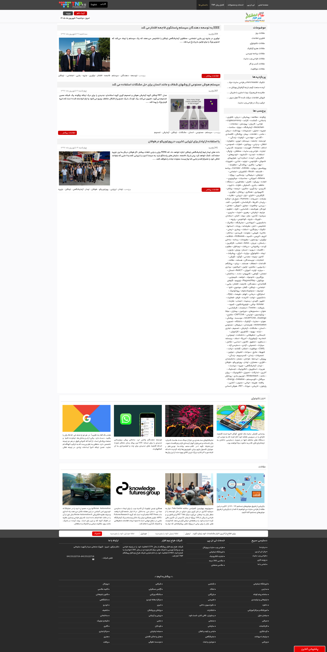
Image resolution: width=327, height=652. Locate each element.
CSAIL (262, 348)
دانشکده (240, 335)
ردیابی (256, 144)
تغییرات (229, 161)
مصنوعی (229, 325)
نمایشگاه (239, 222)
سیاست (232, 365)
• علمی (159, 620)
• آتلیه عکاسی (103, 589)
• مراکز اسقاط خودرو (154, 599)
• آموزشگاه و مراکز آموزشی (258, 610)
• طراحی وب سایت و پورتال (214, 547)
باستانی (262, 120)
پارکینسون (259, 314)
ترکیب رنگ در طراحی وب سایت (251, 103)
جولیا (239, 127)
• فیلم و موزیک (103, 620)
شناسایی (244, 209)
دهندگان (252, 284)
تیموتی (230, 335)
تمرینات (254, 199)
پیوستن (243, 124)
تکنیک (262, 229)
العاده (263, 182)
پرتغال (240, 192)
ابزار (245, 195)
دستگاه (230, 182)
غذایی (237, 161)
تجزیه (263, 130)
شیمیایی (233, 277)
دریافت (245, 246)
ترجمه (237, 188)
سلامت (232, 127)
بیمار (246, 134)
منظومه (233, 165)
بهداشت (236, 130)
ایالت (230, 348)
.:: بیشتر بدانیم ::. (163, 576)
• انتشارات (211, 610)
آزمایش (244, 328)
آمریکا (243, 338)
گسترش (246, 185)
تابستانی (261, 335)
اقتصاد (260, 250)
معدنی (247, 256)
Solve (246, 243)
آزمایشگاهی (250, 365)
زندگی (232, 355)
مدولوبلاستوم (247, 291)
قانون (245, 342)
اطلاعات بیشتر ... (211, 76)
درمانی (252, 294)
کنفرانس (235, 202)
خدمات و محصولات (235, 4)
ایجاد (263, 253)
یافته (261, 382)
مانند (262, 376)
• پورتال (106, 583)
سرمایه (262, 216)
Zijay (230, 294)
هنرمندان (248, 325)
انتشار (244, 348)
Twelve (252, 308)
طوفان (228, 362)
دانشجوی (261, 297)
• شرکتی (158, 583)
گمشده (253, 120)
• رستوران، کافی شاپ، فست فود (202, 615)
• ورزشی (265, 641)
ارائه (259, 331)
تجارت (262, 151)
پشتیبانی (255, 246)
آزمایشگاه (247, 127)
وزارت (246, 253)
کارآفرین (230, 243)
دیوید (252, 250)
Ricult (251, 171)
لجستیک (232, 369)
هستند (239, 260)
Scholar (260, 304)
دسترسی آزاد (234, 345)
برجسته (228, 338)
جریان (253, 243)
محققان (237, 151)
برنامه (227, 168)
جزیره (240, 365)
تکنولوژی (254, 253)
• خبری (159, 605)
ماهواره (230, 141)
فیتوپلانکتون (242, 304)
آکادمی (258, 137)
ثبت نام (80, 13)
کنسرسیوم (241, 355)
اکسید (249, 236)
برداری (228, 267)
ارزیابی (239, 195)
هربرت (262, 369)
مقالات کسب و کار (257, 64)
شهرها (262, 352)
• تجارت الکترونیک (217, 556)
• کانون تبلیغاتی (102, 594)
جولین (231, 352)
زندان (250, 355)
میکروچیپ (232, 178)
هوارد (263, 321)
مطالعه (254, 117)
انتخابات (260, 260)
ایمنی (229, 229)
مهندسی (250, 137)
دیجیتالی (250, 175)
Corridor (236, 168)
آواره (254, 270)
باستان (261, 243)
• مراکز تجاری (104, 631)
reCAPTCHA (250, 318)
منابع (255, 352)
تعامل (229, 205)
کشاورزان (242, 171)
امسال (231, 270)
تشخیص (262, 226)
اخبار (254, 226)
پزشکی (230, 318)
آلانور (261, 256)
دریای (237, 117)
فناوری (230, 117)
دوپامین (243, 311)
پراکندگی (242, 165)
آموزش (237, 205)
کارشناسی (232, 308)
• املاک (213, 589)
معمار (239, 359)
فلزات (238, 185)
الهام (245, 294)
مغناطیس (239, 182)
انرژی (239, 253)
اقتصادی (229, 134)
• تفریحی (212, 599)
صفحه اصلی (263, 4)
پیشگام (228, 263)
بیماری (237, 229)
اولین (244, 267)
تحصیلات (259, 355)
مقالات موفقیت (257, 69)
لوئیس (249, 314)
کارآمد (245, 120)
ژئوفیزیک (252, 338)
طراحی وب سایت (250, 151)
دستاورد (261, 342)
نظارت (231, 195)
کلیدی (255, 301)
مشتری (252, 267)
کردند (263, 246)
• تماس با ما (262, 564)
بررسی (261, 205)
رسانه (235, 239)
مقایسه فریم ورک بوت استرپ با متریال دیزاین (244, 92)
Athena (261, 178)
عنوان (263, 311)
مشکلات (253, 328)
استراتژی (261, 294)
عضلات (263, 199)
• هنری (106, 636)
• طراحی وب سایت (259, 555)
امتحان (263, 274)
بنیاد (243, 216)
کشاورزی (244, 331)
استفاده (260, 154)
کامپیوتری (258, 192)
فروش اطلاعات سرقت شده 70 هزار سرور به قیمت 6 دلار (244, 97)
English (94, 4)
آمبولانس (250, 222)
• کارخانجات (264, 626)
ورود (68, 13)
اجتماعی (233, 171)
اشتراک (97, 533)
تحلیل (255, 130)
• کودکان (158, 626)
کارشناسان (246, 202)
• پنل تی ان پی (261, 551)
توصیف (259, 291)
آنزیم (264, 236)
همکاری (248, 192)
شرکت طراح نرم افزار (172, 541)
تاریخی (255, 386)
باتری (254, 185)
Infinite (245, 168)
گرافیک (247, 321)
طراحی (260, 124)
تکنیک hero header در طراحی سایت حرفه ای (245, 82)
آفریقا (255, 202)
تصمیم (235, 328)
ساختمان (230, 274)
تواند (252, 297)
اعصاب (239, 301)
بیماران (234, 311)
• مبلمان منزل (263, 615)
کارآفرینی (260, 195)
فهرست (247, 148)
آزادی (244, 345)
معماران (253, 362)
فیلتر (238, 297)
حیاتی (247, 382)
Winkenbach (252, 376)
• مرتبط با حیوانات (261, 636)
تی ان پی (250, 4)
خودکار (263, 209)
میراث (247, 386)
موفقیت (253, 348)
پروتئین (247, 144)
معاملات (234, 124)
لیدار (260, 365)
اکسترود (243, 154)
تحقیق (253, 342)
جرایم (262, 212)
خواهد (242, 277)
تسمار (244, 250)
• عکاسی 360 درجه (217, 560)
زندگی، (232, 137)
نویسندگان (249, 260)
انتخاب (239, 243)
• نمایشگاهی (210, 636)
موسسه (238, 318)
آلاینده (245, 297)
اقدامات (262, 263)
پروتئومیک (234, 291)
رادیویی (260, 267)
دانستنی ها (203, 4)
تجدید (252, 154)
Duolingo (262, 318)
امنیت (239, 212)
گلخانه (237, 348)
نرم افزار (236, 246)
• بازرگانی (212, 594)
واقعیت (253, 205)
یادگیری (253, 188)
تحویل (246, 372)
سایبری (231, 212)
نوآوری (232, 192)
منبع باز (235, 199)
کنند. (227, 202)
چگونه (263, 117)
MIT (241, 386)
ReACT (239, 270)
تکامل (229, 342)
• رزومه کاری (262, 560)
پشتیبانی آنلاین (309, 649)
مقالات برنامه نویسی (255, 53)
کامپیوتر (246, 274)
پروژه (232, 175)
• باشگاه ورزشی (156, 594)
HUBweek (239, 236)
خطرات (239, 144)
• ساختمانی (104, 615)
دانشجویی (261, 222)
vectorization (260, 325)
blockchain (259, 127)
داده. (238, 274)
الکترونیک (242, 369)
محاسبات (243, 178)
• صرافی (265, 620)
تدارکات (255, 372)
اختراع (251, 195)
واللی (252, 304)
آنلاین (231, 382)
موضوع (237, 287)
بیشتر (229, 188)
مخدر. (261, 134)
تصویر (230, 321)
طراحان (247, 359)
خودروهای (233, 154)
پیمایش (246, 117)
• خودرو (106, 605)
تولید (244, 161)
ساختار (230, 233)
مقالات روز (260, 33)
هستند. (244, 263)
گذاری (254, 216)
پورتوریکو (237, 362)
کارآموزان (234, 331)
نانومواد (250, 277)
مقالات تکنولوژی (257, 43)
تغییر (262, 301)
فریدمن (238, 233)
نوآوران (263, 239)
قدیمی (229, 148)
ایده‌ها (255, 359)
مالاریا (263, 233)
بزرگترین (260, 277)
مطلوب (228, 246)
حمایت (255, 321)
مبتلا (227, 311)
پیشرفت (231, 253)
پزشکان (238, 134)
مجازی (245, 205)
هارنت (231, 301)
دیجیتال (238, 325)
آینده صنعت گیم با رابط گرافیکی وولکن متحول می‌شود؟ (244, 87)
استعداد (243, 308)
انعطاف (253, 263)
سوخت (247, 352)
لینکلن (252, 287)
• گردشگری (264, 631)
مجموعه (238, 148)
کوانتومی (241, 219)
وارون (230, 250)
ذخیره (231, 185)
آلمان (236, 216)
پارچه (233, 219)
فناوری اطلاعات (258, 38)
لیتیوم (238, 280)
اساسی (237, 342)
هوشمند (254, 209)
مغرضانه (246, 226)
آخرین (263, 372)
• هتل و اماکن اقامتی (153, 636)
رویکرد (256, 182)
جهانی (259, 165)
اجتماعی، (261, 287)
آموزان (247, 270)
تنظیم (229, 209)
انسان (261, 328)
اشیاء (230, 287)
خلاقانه (229, 236)
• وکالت (106, 642)
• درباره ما (263, 547)
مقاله (231, 260)
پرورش (263, 359)
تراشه (227, 199)
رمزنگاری (254, 229)
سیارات (261, 345)
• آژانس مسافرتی (155, 589)
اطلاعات (253, 134)
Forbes (256, 148)
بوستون (254, 239)
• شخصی (212, 583)
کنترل (248, 182)
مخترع (230, 314)
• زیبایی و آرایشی (155, 615)
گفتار (245, 287)
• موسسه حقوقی (155, 641)
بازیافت (261, 308)
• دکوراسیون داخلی (207, 605)
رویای (237, 250)
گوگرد (239, 256)
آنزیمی (257, 236)
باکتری (251, 165)
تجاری (228, 328)
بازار (248, 216)
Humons (244, 199)
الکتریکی (260, 158)
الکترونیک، (237, 372)
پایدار (262, 202)
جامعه (254, 141)
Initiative (240, 379)
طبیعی (255, 233)
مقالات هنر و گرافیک (256, 48)
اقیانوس (253, 161)
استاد (236, 338)
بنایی (229, 284)
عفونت (247, 233)
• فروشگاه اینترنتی (217, 551)
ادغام (263, 148)
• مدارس (265, 589)
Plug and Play (249, 280)
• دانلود (265, 605)
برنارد (236, 263)
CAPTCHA (239, 314)
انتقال (263, 144)
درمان (228, 130)
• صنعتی (212, 620)
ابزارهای (259, 175)
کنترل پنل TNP (217, 4)
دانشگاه (238, 321)
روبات (237, 226)
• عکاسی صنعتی (218, 565)
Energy (231, 379)
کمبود (231, 304)
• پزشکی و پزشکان (154, 610)
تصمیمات (246, 130)
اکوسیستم (251, 379)
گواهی (255, 274)
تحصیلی (252, 345)
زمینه (254, 256)
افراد (236, 209)
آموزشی (252, 178)
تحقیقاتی (250, 335)
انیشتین (236, 267)
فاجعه (243, 284)
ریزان (227, 372)
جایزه (250, 219)
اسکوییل (252, 369)
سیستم (245, 141)
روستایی (240, 175)
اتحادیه (262, 338)
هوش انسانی (231, 386)
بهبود (252, 331)
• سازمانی (212, 626)
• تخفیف (105, 610)
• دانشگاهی (104, 599)
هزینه (254, 382)
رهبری (246, 212)
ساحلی (228, 239)
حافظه (261, 185)
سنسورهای (254, 311)
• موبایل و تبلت (209, 641)
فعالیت (230, 297)
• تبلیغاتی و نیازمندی (260, 599)
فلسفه (259, 171)
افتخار (235, 284)
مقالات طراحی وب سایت (254, 58)
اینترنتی (254, 212)
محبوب (239, 382)
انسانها (230, 226)
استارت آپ (242, 158)
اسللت (245, 229)
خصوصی (230, 144)
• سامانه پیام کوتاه (261, 594)
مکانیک (230, 222)
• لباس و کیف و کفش (207, 631)
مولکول (260, 280)
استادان (228, 216)
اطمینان (239, 352)
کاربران (252, 124)
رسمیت (247, 301)
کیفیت (241, 137)
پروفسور (262, 168)
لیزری (238, 141)
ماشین (245, 188)
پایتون (263, 386)
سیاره (260, 270)
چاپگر (229, 151)
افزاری (262, 362)
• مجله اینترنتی (156, 631)
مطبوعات (244, 239)
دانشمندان (230, 359)
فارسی (103, 4)
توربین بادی (239, 376)
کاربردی (262, 188)
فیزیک (257, 219)
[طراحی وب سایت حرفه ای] (72, 4)
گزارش (232, 256)
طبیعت (237, 294)
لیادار (246, 362)
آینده (251, 158)
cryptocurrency (234, 120)
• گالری (106, 626)
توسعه (262, 141)
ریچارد (253, 168)
